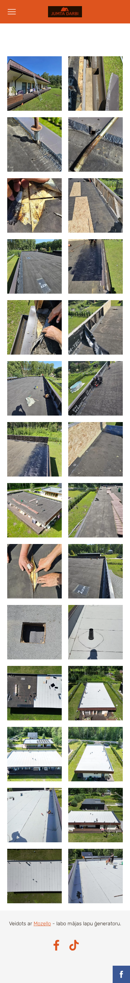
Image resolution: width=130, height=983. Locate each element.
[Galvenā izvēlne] (12, 12)
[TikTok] (74, 945)
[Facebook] (56, 945)
